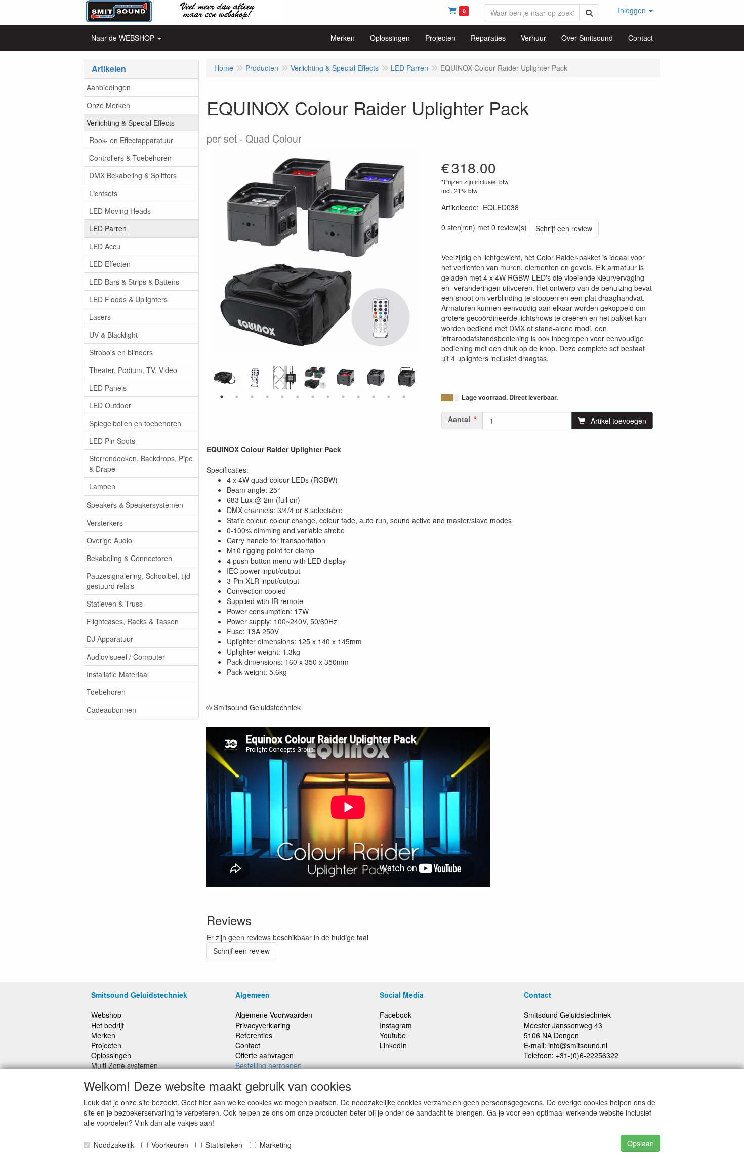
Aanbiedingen (109, 87)
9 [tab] (343, 397)
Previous (211, 378)
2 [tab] (237, 397)
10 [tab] (358, 397)
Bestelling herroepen (268, 1065)
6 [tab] (298, 397)
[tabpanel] (315, 377)
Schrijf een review (563, 228)
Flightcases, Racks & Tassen (133, 621)
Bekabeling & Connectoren (129, 558)
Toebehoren (106, 692)
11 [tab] (373, 397)
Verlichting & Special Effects (131, 123)
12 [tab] (389, 397)
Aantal (459, 419)
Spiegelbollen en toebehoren (135, 423)
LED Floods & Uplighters (128, 299)
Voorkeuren (169, 1145)
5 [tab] (282, 397)
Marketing (276, 1145)
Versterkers (105, 523)
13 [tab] (404, 397)
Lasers (100, 317)
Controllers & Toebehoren (130, 158)
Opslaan (640, 1143)
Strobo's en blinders (121, 352)
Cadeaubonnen (111, 710)
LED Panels (108, 388)
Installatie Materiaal (118, 674)
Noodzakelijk (114, 1145)
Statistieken (223, 1145)
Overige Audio (109, 540)
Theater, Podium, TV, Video (133, 370)
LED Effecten (110, 264)
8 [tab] (328, 397)
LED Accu (104, 246)
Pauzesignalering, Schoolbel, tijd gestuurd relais (138, 581)
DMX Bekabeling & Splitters (133, 175)
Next (419, 378)
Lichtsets (103, 193)
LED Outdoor (110, 405)
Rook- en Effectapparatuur (131, 140)
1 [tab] (222, 397)
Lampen (102, 486)
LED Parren (108, 228)
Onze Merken (108, 105)
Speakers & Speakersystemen (135, 505)
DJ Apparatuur (110, 639)
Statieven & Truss (115, 603)
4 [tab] (267, 397)
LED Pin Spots (112, 441)
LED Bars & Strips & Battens (134, 281)
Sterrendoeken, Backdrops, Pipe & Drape (141, 463)
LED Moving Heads (120, 211)
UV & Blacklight (113, 335)
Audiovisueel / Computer (126, 657)
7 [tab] (313, 397)
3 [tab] (252, 397)
